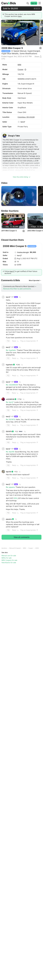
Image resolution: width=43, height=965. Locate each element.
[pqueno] (3, 519)
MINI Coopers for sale (9, 560)
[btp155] (3, 471)
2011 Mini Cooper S (9, 231)
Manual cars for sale (9, 555)
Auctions (4, 548)
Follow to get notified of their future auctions (21, 272)
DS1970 (9, 431)
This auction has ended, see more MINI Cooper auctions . (20, 15)
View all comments (21, 537)
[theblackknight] (15, 252)
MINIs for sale (6, 558)
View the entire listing (20, 177)
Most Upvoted (34, 280)
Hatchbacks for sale (9, 562)
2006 (37, 548)
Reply (14, 341)
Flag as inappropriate (28, 341)
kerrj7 (23, 122)
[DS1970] (3, 431)
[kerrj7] (19, 122)
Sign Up (33, 3)
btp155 (8, 472)
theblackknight (23, 252)
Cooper (20, 69)
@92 (16, 498)
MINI (19, 65)
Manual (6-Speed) (15, 548)
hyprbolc (9, 365)
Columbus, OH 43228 (26, 117)
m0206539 (10, 399)
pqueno (9, 519)
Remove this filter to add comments (17, 289)
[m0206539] (3, 399)
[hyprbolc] (3, 364)
